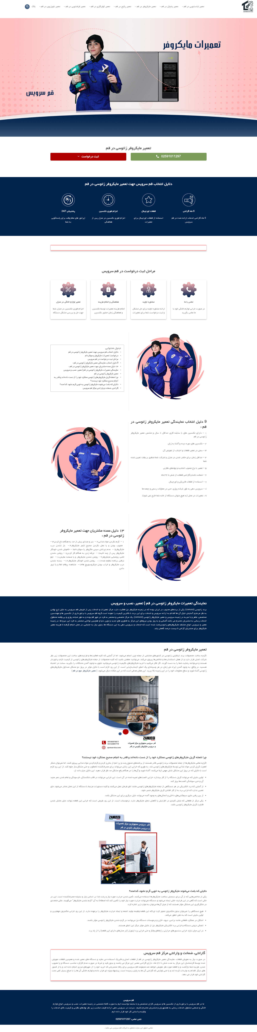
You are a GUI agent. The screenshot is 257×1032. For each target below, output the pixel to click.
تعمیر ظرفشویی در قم (76, 6)
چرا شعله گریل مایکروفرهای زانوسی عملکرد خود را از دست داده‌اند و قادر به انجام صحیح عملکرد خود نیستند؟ (86, 379)
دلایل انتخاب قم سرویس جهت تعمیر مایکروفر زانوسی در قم (93, 352)
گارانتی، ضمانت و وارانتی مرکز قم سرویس (100, 388)
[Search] (27, 6)
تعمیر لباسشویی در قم (194, 6)
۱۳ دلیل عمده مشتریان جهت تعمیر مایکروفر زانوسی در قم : (93, 366)
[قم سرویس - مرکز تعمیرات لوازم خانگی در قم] (232, 6)
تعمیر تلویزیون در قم (50, 6)
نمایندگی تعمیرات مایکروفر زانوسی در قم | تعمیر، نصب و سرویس (91, 370)
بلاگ (34, 6)
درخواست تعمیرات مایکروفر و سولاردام (101, 355)
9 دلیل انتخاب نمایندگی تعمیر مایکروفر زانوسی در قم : (95, 363)
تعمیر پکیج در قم (123, 6)
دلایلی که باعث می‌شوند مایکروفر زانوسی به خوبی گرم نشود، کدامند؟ (89, 384)
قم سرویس (72, 609)
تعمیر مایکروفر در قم (146, 6)
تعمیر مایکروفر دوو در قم (84, 671)
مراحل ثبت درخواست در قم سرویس (103, 359)
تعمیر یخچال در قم (170, 6)
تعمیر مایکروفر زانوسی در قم (106, 373)
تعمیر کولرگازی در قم (100, 6)
